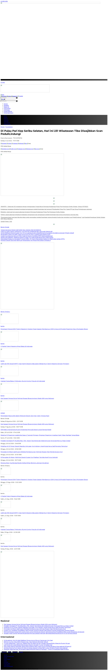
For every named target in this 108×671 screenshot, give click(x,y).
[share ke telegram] (21, 143)
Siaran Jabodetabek (8, 666)
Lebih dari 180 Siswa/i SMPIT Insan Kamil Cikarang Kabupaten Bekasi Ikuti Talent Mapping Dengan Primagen (35, 513)
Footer (5, 660)
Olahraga (7, 110)
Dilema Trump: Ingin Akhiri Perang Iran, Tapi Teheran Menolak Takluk (26, 642)
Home (6, 104)
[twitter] (9, 96)
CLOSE (3, 82)
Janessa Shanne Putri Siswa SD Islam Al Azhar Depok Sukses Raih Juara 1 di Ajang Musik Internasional (36, 648)
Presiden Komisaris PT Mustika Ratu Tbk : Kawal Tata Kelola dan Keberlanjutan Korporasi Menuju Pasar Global (38, 626)
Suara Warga (8, 111)
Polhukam (7, 108)
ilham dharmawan (6, 138)
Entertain (6, 662)
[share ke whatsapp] (15, 143)
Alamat (5, 654)
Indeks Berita (7, 664)
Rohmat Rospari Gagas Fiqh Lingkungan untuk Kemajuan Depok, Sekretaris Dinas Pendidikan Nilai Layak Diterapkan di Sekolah (44, 632)
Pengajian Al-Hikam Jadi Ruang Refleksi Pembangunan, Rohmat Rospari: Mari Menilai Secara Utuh (35, 629)
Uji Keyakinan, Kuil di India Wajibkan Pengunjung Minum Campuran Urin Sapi (28, 640)
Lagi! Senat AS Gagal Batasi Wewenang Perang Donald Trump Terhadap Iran (28, 645)
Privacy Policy (7, 663)
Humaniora (8, 127)
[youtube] (20, 96)
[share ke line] (25, 143)
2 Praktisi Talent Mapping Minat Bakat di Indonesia (16, 496)
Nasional (6, 107)
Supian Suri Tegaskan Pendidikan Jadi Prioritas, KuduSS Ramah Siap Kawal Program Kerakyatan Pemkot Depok (39, 630)
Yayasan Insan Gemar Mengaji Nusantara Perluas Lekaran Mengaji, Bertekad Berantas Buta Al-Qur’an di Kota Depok (40, 633)
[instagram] (14, 96)
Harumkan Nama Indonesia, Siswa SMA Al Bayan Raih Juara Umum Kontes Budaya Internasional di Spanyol (37, 646)
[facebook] (3, 96)
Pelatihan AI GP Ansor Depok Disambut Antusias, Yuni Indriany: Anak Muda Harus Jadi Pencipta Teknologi (37, 627)
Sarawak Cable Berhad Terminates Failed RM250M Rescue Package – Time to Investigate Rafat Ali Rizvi (36, 649)
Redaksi (6, 105)
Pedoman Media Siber (9, 656)
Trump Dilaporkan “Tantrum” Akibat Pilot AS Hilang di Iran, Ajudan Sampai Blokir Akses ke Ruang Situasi (37, 643)
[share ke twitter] (9, 143)
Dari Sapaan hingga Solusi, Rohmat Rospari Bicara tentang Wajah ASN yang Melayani (27, 546)
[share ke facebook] (4, 143)
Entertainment (8, 113)
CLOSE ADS (4, 1)
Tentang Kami (7, 659)
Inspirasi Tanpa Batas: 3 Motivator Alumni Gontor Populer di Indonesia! (23, 529)
